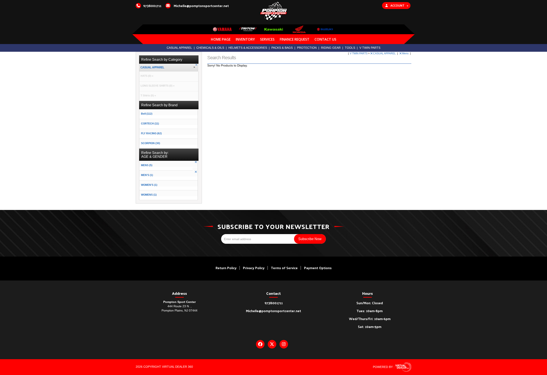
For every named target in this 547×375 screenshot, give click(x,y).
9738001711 (274, 303)
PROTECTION (307, 47)
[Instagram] (283, 344)
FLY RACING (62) (151, 133)
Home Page (221, 39)
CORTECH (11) (150, 123)
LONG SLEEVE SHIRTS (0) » (157, 85)
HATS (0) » (146, 75)
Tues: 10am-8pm (370, 311)
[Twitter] (272, 344)
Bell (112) (146, 113)
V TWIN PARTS (369, 47)
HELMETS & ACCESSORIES (247, 47)
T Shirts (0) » (147, 95)
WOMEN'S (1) (149, 184)
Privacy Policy (254, 268)
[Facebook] (260, 344)
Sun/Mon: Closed (369, 303)
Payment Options (318, 268)
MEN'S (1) (147, 175)
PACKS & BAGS (282, 47)
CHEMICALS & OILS (210, 47)
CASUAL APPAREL (179, 47)
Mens (405, 53)
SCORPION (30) (150, 143)
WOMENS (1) (149, 194)
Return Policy (226, 268)
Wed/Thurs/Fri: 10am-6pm (370, 319)
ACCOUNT (397, 5)
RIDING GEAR (331, 47)
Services (267, 39)
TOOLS (350, 47)
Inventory (245, 39)
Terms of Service (284, 268)
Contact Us (325, 39)
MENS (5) (146, 165)
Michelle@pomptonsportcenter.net (273, 311)
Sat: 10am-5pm (369, 326)
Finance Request (294, 39)
